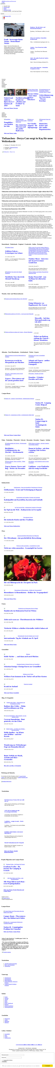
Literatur (6, 998)
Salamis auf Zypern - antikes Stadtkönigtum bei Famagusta (39, 362)
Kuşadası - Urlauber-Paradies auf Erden (36, 378)
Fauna (6, 1036)
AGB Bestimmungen (20, 1044)
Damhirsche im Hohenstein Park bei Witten (20, 611)
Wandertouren (8, 977)
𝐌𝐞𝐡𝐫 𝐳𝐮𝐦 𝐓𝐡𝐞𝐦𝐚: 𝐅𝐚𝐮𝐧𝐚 (10, 644)
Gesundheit (7, 1034)
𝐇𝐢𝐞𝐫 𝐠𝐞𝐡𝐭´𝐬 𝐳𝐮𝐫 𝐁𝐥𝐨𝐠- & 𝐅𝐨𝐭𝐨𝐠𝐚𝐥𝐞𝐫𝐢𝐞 (12, 765)
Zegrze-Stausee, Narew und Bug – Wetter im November (15, 467)
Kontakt (40, 1044)
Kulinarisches (8, 1037)
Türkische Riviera (14, 147)
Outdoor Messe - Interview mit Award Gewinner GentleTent (38, 261)
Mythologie (7, 1018)
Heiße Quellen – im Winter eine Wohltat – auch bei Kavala (14, 734)
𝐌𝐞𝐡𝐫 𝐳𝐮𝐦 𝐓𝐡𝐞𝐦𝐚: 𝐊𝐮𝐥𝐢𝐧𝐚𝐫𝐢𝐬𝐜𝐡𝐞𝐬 (12, 526)
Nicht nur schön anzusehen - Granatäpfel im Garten (23, 548)
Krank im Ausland (11, 686)
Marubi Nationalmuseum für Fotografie (14, 842)
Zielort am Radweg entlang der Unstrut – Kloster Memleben (42, 338)
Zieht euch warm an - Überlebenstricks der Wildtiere (23, 619)
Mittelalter (7, 1021)
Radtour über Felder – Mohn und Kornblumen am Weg (14, 707)
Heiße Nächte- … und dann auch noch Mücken (21, 656)
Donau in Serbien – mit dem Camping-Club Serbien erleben (39, 450)
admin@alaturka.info (23, 777)
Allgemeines (7, 966)
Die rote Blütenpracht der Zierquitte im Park (20, 582)
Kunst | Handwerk (9, 1003)
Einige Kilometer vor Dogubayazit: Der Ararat (38, 304)
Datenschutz (27, 1044)
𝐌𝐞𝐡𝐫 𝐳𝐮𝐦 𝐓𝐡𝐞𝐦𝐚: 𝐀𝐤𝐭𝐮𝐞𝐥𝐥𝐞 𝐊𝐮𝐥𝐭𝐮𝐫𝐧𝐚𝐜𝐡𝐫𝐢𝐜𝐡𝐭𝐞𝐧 (11, 851)
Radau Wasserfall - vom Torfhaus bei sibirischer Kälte (37, 279)
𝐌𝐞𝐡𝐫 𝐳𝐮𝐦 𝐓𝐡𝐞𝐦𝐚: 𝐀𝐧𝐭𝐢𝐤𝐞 (10, 133)
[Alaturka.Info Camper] (6, 952)
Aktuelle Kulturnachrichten (11, 963)
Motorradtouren (8, 980)
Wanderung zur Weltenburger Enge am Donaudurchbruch (15, 746)
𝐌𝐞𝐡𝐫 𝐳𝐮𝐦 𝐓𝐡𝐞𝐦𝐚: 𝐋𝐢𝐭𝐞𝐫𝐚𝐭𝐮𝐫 (11, 108)
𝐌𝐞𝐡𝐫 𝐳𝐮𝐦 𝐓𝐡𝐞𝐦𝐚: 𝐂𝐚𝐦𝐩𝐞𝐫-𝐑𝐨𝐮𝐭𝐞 (12, 435)
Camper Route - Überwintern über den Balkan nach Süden (14, 917)
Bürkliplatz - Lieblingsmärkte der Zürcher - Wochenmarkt (14, 450)
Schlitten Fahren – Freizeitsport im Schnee (14, 252)
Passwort (4, 1057)
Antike (6, 1020)
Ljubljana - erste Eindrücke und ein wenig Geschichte (39, 467)
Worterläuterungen (9, 1007)
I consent (47, 1066)
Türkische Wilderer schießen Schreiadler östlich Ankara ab (26, 628)
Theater (6, 999)
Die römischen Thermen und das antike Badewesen (21, 128)
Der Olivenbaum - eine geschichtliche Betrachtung (22, 538)
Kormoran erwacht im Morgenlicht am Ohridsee (14, 361)
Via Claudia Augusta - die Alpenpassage (32, 125)
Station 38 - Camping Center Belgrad (43, 404)
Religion (6, 1004)
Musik (6, 1002)
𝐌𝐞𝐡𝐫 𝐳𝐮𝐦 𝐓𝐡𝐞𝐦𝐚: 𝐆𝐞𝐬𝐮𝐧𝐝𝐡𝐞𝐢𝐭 (11, 692)
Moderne (7, 1022)
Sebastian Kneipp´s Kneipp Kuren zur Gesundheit (22, 666)
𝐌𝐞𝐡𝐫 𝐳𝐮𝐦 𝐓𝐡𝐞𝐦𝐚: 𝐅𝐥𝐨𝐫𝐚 (10, 598)
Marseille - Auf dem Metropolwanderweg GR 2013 (42, 320)
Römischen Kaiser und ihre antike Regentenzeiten (44, 126)
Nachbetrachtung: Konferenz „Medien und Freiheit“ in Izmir (22, 101)
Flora (6, 1035)
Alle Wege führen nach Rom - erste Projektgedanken (14, 883)
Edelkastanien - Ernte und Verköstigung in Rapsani (23, 490)
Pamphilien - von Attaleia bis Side (8, 124)
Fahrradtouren (8, 979)
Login (3, 2)
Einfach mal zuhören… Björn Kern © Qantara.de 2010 (9, 101)
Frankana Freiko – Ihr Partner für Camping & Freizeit (12, 868)
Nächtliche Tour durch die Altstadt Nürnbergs (14, 278)
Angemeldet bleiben (7, 1060)
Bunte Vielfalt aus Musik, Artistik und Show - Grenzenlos (13, 757)
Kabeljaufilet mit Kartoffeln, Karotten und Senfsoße (23, 500)
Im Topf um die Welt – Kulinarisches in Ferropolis (22, 510)
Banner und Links (36, 1044)
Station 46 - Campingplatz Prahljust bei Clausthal (13, 928)
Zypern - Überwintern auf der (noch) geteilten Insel (14, 379)
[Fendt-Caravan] (6, 898)
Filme (6, 1000)
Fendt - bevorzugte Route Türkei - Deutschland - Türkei (13, 41)
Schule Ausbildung (9, 1005)
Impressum (30, 1044)
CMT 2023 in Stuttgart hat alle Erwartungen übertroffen (11, 811)
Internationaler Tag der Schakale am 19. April (21, 638)
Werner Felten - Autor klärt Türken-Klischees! (33, 96)
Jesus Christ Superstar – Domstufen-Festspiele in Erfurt (39, 68)
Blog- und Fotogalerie (10, 965)
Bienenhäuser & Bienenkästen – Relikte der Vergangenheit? (26, 592)
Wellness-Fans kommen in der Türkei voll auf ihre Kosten (25, 676)
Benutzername (5, 1054)
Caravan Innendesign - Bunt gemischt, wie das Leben (14, 720)
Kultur (6, 997)
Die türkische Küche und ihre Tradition (18, 520)
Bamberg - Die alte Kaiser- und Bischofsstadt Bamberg (37, 28)
